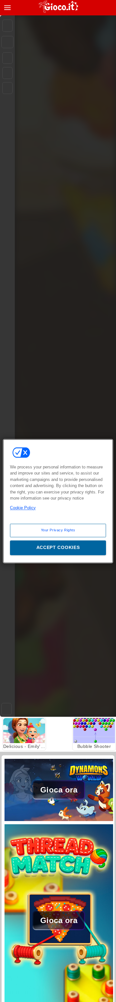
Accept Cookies (58, 547)
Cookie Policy (23, 507)
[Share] (7, 42)
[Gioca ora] (59, 820)
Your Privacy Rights (58, 530)
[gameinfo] (7, 88)
